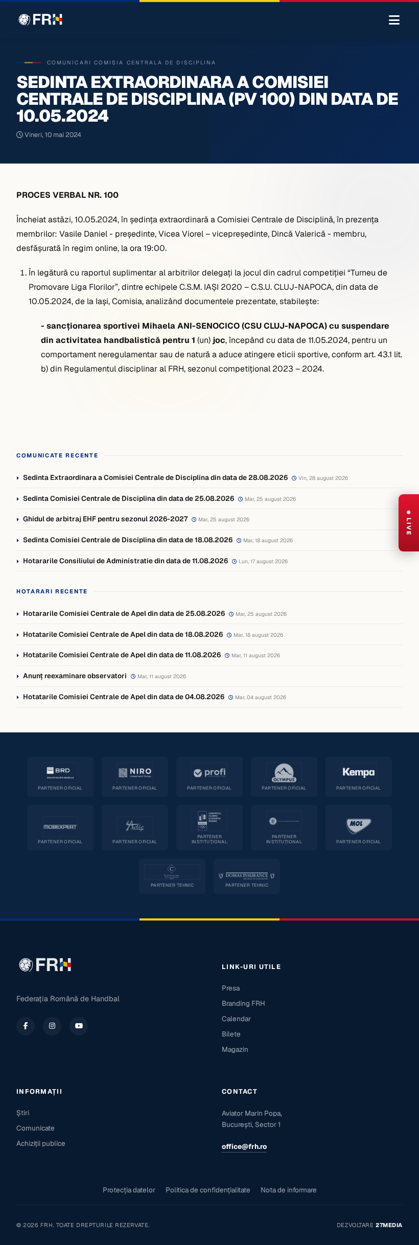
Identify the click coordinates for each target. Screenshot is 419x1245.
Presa (231, 988)
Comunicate (35, 1128)
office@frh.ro (244, 1146)
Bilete (231, 1034)
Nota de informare (289, 1189)
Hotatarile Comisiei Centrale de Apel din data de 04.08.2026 (123, 696)
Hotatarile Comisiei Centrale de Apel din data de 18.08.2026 (123, 634)
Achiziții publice (40, 1143)
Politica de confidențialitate (208, 1189)
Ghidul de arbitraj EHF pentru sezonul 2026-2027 (105, 518)
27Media (389, 1225)
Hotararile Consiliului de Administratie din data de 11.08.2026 (125, 560)
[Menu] (394, 20)
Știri (22, 1112)
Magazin (235, 1049)
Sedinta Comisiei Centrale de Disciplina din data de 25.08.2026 (128, 498)
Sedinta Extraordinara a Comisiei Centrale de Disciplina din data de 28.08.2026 (155, 477)
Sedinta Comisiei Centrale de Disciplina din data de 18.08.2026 (127, 539)
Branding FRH (243, 1003)
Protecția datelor (129, 1189)
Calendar (236, 1018)
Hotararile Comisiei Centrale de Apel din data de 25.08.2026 (124, 613)
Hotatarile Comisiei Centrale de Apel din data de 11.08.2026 (122, 654)
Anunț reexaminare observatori (75, 675)
